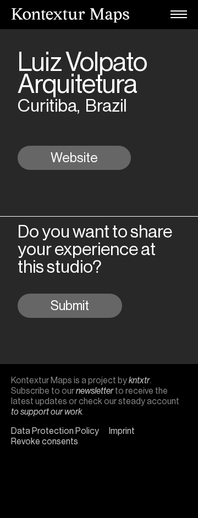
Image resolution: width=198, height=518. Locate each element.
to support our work (46, 411)
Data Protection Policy (55, 431)
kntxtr (139, 380)
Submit (70, 305)
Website (74, 158)
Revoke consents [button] (44, 441)
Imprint (122, 431)
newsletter (94, 390)
